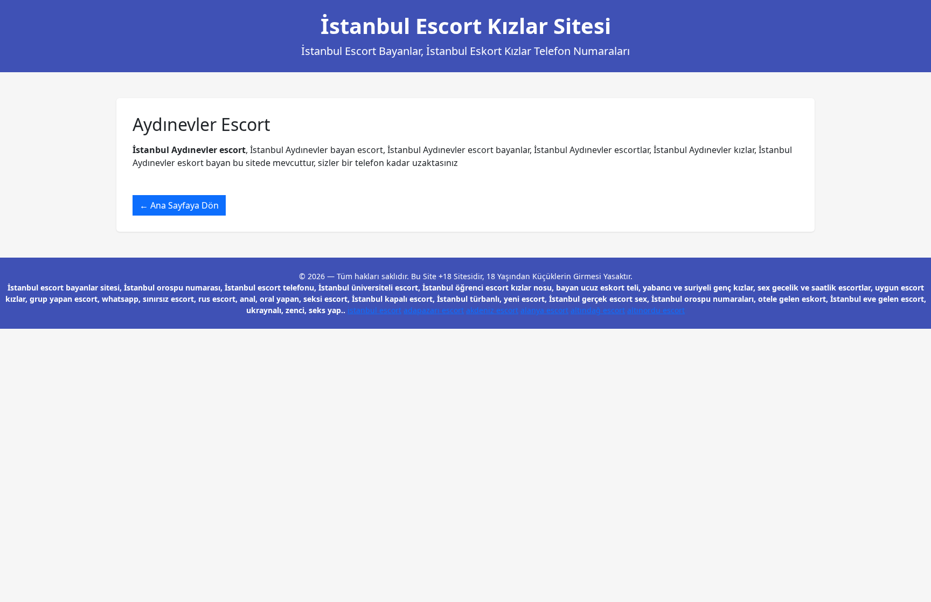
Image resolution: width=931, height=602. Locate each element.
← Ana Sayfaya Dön (179, 205)
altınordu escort (656, 310)
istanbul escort (374, 310)
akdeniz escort (492, 310)
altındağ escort (598, 310)
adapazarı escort (434, 310)
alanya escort (544, 310)
